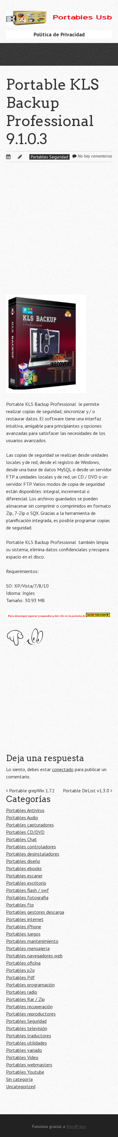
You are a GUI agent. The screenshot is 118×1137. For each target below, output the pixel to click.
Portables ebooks (24, 868)
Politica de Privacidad (59, 34)
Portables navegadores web (34, 956)
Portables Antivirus (25, 810)
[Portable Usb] (59, 15)
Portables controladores (31, 847)
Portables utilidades (26, 1043)
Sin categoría (19, 1079)
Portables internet (25, 919)
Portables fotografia (27, 897)
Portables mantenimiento (32, 941)
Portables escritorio (26, 883)
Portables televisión (26, 1028)
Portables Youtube (25, 1072)
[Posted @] (15, 157)
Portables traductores (28, 1036)
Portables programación (30, 985)
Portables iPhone (23, 926)
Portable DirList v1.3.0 (86, 790)
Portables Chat (21, 839)
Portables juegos (23, 934)
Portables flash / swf (27, 890)
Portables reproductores (31, 1014)
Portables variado (24, 1050)
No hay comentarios (95, 156)
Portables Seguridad (49, 157)
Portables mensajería (28, 948)
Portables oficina (23, 963)
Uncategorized (20, 1086)
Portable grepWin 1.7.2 (31, 790)
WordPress (76, 1126)
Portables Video (22, 1057)
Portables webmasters (29, 1065)
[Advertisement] (59, 233)
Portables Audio (22, 817)
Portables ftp (20, 905)
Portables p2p (20, 970)
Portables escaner (24, 876)
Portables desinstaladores (32, 854)
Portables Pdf (20, 977)
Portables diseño (23, 861)
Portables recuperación (29, 1006)
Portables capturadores (30, 825)
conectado (63, 769)
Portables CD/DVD (25, 832)
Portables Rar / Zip (25, 999)
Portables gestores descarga (35, 912)
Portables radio (21, 992)
